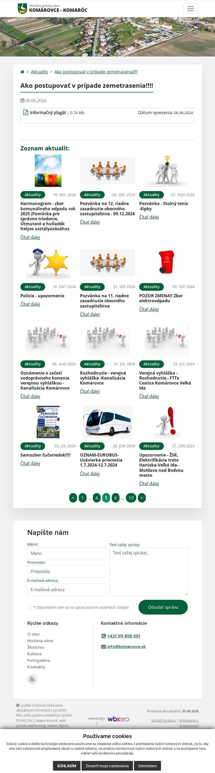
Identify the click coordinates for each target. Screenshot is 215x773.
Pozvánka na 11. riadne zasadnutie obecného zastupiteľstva (104, 301)
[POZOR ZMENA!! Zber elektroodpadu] (167, 263)
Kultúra (34, 654)
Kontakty (36, 667)
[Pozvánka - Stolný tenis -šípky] (167, 171)
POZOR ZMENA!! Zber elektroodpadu (161, 298)
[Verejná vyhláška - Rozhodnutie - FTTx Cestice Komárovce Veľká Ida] (167, 340)
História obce (40, 641)
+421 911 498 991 (123, 636)
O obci (33, 634)
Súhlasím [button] (66, 766)
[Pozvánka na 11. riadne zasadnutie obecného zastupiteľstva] (107, 263)
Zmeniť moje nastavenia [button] (107, 766)
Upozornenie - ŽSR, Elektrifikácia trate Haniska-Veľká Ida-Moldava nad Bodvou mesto (161, 465)
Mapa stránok (47, 720)
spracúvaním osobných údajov (102, 607)
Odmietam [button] (147, 766)
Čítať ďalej (30, 237)
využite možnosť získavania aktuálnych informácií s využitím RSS (41, 710)
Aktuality (39, 72)
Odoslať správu (163, 607)
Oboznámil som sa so (81, 607)
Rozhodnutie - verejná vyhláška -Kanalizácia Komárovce (103, 378)
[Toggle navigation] (190, 8)
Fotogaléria (38, 660)
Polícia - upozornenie (42, 296)
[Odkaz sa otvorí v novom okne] (32, 679)
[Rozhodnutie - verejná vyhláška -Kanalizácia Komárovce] (107, 340)
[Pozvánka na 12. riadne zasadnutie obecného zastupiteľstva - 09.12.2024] (107, 171)
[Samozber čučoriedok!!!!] (48, 422)
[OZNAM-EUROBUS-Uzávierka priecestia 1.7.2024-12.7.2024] (107, 422)
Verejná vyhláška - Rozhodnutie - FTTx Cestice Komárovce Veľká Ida (165, 380)
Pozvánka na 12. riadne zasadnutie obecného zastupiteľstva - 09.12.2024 (107, 208)
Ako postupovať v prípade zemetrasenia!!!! (96, 72)
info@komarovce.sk (126, 646)
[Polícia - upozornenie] (48, 263)
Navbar (26, 8)
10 (131, 498)
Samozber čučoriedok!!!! (45, 455)
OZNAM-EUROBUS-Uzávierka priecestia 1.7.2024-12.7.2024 (101, 460)
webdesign (96, 718)
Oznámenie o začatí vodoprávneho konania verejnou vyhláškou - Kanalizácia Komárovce (44, 380)
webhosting (36, 725)
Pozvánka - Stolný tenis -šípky (163, 206)
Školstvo (35, 647)
